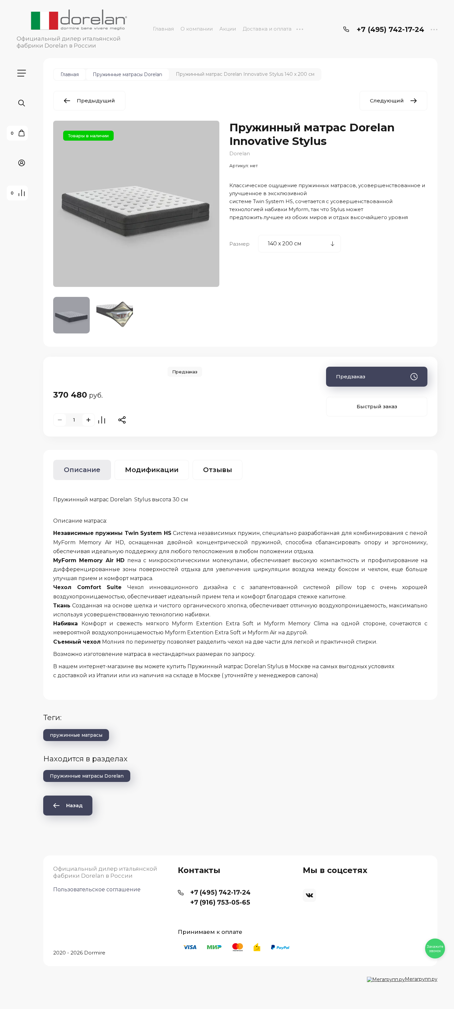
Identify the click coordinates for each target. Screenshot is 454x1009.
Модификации (151, 470)
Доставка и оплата (267, 29)
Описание (82, 470)
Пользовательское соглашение (97, 889)
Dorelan (239, 153)
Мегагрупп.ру (421, 979)
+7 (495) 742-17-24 (390, 29)
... (299, 29)
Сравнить (101, 420)
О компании (196, 29)
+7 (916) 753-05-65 (220, 902)
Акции (227, 29)
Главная (163, 29)
